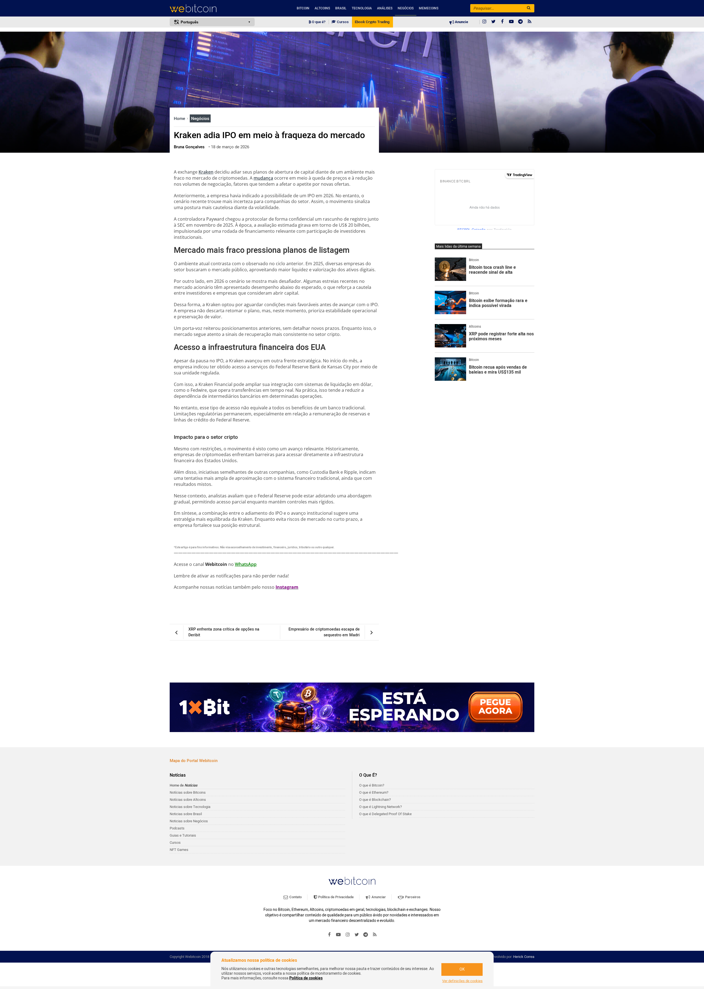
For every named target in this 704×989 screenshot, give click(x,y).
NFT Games (179, 849)
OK (462, 969)
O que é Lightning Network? (380, 806)
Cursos (342, 22)
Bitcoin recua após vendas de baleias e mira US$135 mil (498, 370)
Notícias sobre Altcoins (188, 799)
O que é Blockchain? (375, 799)
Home (180, 119)
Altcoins (322, 8)
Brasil (340, 8)
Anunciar (378, 897)
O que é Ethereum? (373, 792)
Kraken (206, 172)
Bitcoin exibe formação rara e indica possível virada (498, 303)
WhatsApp (246, 564)
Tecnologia (362, 8)
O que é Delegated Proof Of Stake (385, 814)
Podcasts (177, 828)
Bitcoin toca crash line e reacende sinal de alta (492, 270)
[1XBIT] (352, 707)
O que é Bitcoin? (371, 785)
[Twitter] (493, 22)
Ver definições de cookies (462, 981)
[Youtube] (511, 22)
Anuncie (461, 22)
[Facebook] (502, 22)
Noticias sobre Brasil (186, 814)
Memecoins (428, 8)
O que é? (318, 22)
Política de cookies (306, 978)
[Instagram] (484, 22)
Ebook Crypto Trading (372, 22)
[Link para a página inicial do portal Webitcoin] (352, 881)
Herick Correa (523, 956)
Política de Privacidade (335, 897)
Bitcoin (303, 8)
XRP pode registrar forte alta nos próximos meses (501, 336)
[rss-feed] (530, 22)
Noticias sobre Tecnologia (190, 806)
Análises (384, 8)
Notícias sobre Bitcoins (188, 792)
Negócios (406, 8)
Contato (295, 897)
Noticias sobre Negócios (189, 821)
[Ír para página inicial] (212, 8)
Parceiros (412, 897)
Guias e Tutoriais (183, 835)
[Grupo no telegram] (520, 22)
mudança (263, 178)
